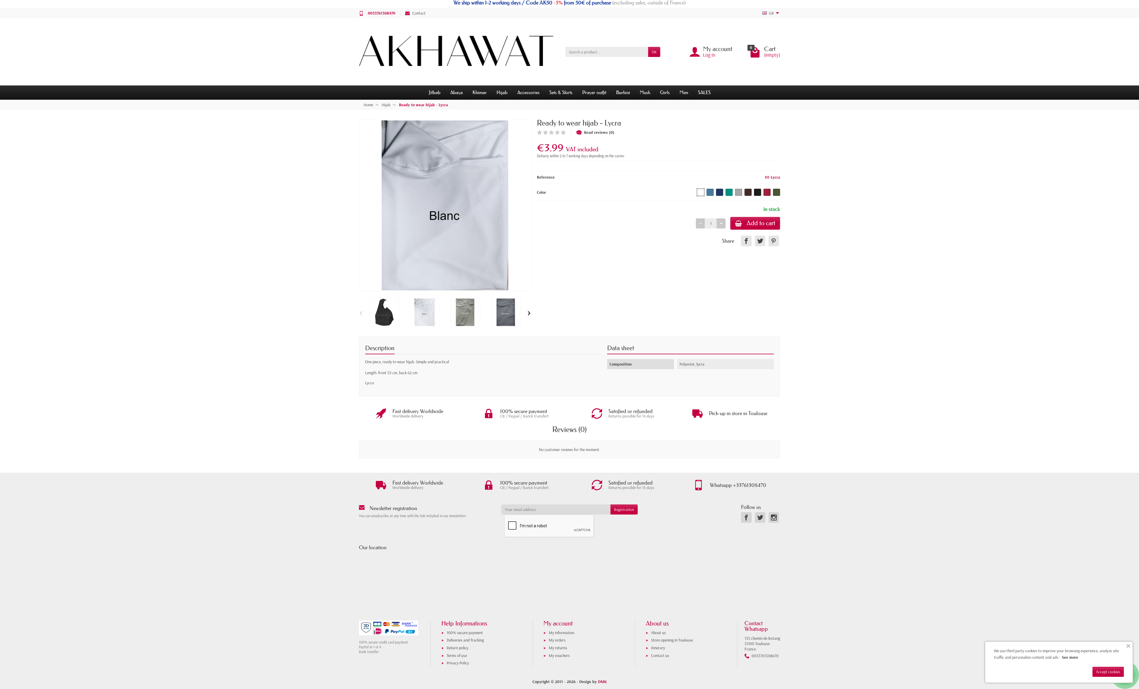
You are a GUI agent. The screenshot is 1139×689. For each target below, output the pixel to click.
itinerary (658, 647)
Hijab (502, 92)
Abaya (456, 92)
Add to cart (761, 223)
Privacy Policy (458, 663)
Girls (665, 92)
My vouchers (559, 655)
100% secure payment (465, 632)
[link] (746, 241)
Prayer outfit (594, 92)
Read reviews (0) (599, 132)
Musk (645, 92)
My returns (558, 647)
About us (658, 632)
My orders (557, 640)
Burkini (623, 92)
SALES (704, 92)
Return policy (457, 647)
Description (379, 348)
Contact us (660, 655)
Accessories (528, 92)
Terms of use (457, 655)
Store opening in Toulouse (672, 640)
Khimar (480, 92)
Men (684, 92)
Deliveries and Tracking (465, 640)
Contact (419, 13)
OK (654, 52)
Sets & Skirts (560, 92)
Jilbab (434, 92)
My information (561, 632)
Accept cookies (1108, 671)
